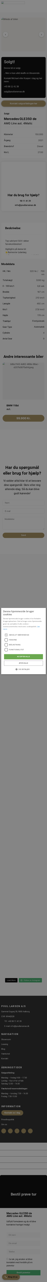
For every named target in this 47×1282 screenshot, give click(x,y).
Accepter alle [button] (23, 657)
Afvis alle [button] (23, 663)
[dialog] (23, 641)
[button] (23, 669)
